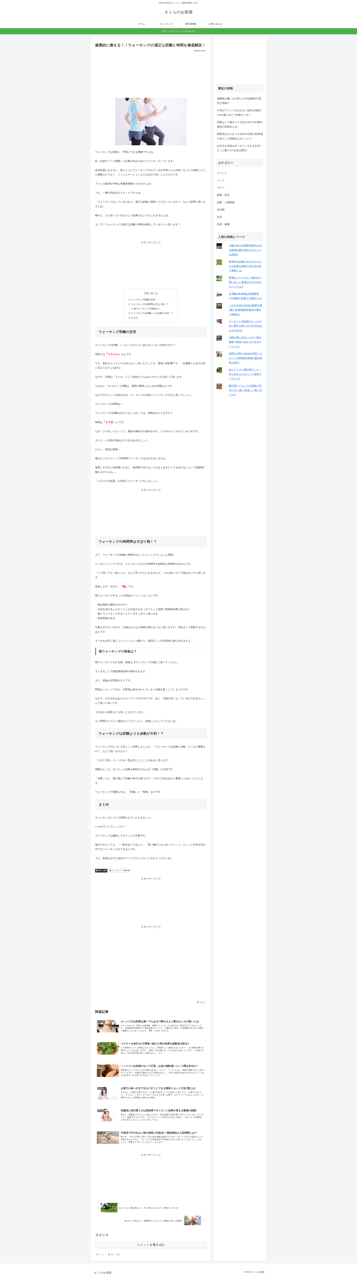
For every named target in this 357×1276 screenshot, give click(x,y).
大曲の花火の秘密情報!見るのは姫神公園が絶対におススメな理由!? (245, 250)
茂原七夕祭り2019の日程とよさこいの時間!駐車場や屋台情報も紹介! (245, 358)
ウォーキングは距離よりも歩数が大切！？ (152, 313)
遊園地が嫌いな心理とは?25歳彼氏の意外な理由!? (239, 100)
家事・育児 (223, 195)
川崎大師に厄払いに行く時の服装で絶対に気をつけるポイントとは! (245, 342)
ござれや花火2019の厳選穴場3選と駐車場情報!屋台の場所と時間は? (245, 310)
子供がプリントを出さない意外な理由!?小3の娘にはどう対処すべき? (239, 112)
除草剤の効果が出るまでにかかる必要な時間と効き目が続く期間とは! (245, 266)
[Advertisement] (151, 73)
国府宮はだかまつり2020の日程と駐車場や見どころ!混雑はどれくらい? (240, 136)
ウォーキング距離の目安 (143, 299)
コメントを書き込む (151, 1244)
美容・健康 (102, 871)
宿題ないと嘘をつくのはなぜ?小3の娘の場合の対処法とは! (239, 124)
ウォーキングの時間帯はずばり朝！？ (150, 304)
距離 (127, 871)
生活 (219, 217)
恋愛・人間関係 (226, 202)
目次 (146, 293)
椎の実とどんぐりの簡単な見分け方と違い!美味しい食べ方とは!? (245, 390)
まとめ (134, 317)
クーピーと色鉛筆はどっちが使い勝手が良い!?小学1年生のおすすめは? (245, 326)
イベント (222, 173)
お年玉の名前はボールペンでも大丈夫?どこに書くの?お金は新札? (239, 148)
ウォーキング (117, 871)
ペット (221, 180)
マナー (221, 187)
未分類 (221, 209)
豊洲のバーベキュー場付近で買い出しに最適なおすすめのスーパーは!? (245, 282)
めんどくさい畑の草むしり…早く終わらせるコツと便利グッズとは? (245, 374)
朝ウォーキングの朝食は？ (147, 308)
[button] (150, 121)
